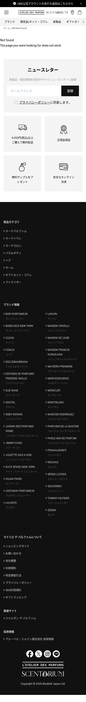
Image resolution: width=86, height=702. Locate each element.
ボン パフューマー (15, 318)
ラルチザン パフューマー (18, 495)
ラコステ (10, 507)
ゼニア (51, 514)
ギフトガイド (74, 22)
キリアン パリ (12, 483)
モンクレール (54, 395)
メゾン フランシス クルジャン (62, 359)
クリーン (10, 342)
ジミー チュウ (12, 447)
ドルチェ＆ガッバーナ (17, 366)
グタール (10, 407)
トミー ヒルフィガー (58, 502)
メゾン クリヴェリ (57, 330)
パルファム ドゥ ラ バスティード (64, 431)
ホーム (7, 28)
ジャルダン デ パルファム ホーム (22, 435)
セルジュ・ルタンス (58, 478)
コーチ (9, 354)
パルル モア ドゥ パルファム (62, 443)
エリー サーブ (12, 395)
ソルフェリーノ (55, 490)
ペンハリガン (54, 455)
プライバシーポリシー (34, 102)
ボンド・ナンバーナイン (18, 330)
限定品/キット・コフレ (34, 22)
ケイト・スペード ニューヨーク (21, 471)
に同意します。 (45, 102)
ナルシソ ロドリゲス (58, 419)
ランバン (52, 318)
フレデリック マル (15, 383)
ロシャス (52, 467)
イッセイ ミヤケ (14, 419)
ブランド (9, 22)
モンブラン (53, 407)
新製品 (57, 22)
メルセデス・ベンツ (58, 383)
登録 (70, 91)
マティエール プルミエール (61, 371)
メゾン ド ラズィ (56, 342)
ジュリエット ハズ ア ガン (18, 459)
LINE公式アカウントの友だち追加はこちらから (45, 3)
